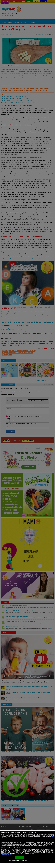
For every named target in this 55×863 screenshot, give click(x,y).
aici (9, 843)
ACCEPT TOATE (19, 857)
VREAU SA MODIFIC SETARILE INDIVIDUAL (19, 860)
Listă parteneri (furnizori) (6, 854)
